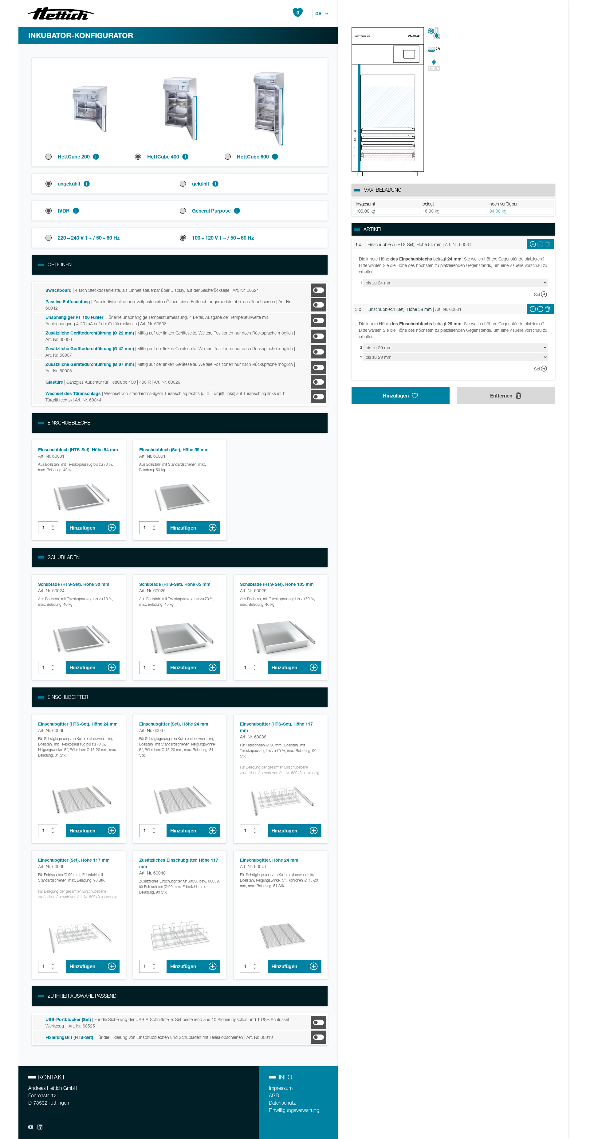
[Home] (61, 13)
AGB (274, 1095)
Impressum (281, 1088)
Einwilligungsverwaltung (294, 1110)
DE (318, 13)
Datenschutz (282, 1103)
